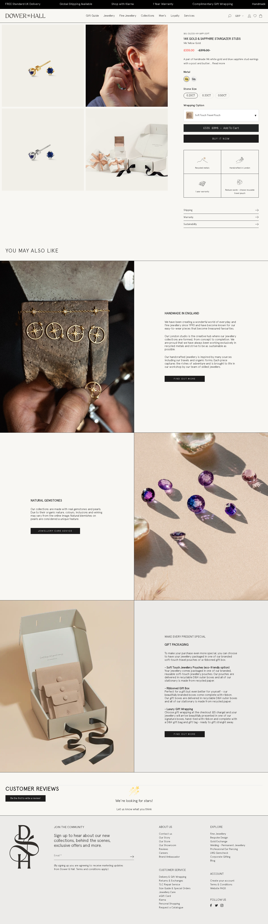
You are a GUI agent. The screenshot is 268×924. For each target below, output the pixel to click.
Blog (212, 860)
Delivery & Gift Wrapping (172, 876)
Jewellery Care (167, 892)
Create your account (222, 880)
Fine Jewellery (127, 15)
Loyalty (175, 15)
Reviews (163, 849)
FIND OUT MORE (185, 378)
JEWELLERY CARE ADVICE (55, 531)
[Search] (230, 16)
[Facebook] (210, 905)
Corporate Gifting (220, 856)
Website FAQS (218, 888)
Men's (162, 15)
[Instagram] (221, 905)
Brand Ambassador (169, 856)
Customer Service (172, 870)
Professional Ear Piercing (224, 849)
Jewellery (109, 15)
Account (217, 873)
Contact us (165, 833)
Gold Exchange (218, 841)
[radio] (187, 79)
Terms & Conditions (221, 884)
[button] (221, 210)
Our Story (164, 837)
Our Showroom (167, 845)
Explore (216, 827)
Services (189, 15)
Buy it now (221, 138)
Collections (147, 15)
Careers (163, 852)
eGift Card (165, 895)
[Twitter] (216, 905)
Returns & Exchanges (171, 880)
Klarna (162, 899)
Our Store (164, 841)
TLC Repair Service (169, 884)
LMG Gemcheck (219, 852)
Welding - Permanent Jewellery (227, 845)
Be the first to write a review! (25, 798)
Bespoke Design (219, 837)
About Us (165, 827)
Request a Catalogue (171, 907)
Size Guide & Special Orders (175, 888)
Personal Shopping (169, 903)
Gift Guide (92, 15)
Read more (218, 63)
